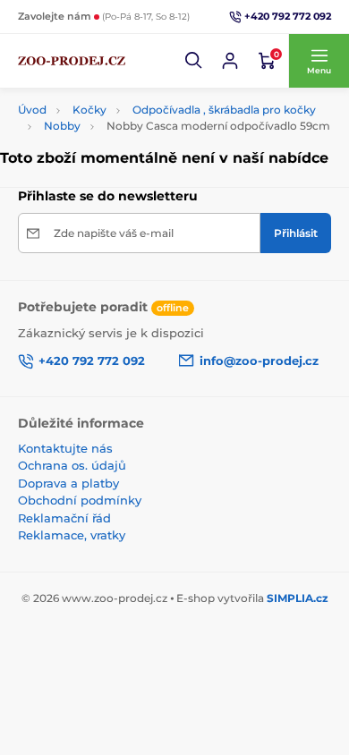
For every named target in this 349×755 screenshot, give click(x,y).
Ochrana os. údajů (72, 465)
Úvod (32, 109)
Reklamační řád (64, 518)
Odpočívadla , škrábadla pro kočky (224, 109)
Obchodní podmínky (79, 500)
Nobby (62, 125)
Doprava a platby (68, 483)
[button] (194, 61)
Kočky (89, 109)
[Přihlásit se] (230, 61)
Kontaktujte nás (65, 448)
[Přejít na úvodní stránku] (71, 60)
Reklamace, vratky (71, 535)
